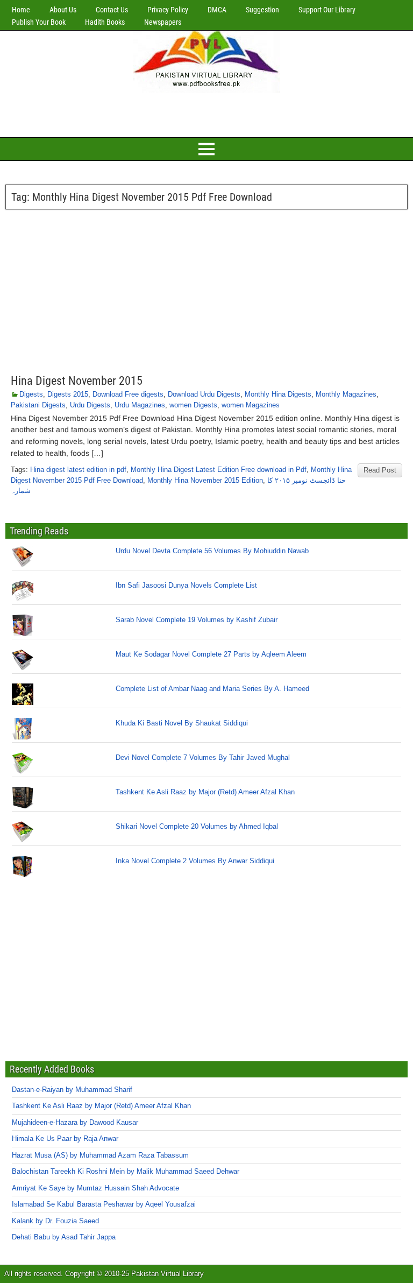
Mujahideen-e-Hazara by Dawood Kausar (75, 1122)
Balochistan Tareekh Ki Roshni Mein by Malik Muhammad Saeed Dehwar (125, 1171)
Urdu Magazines (140, 405)
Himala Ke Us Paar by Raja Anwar (65, 1138)
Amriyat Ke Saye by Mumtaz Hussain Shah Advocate (95, 1188)
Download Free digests (127, 394)
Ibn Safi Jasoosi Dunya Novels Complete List (186, 585)
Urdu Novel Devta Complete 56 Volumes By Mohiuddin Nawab (212, 551)
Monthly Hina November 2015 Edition (205, 480)
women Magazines (251, 405)
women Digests (193, 405)
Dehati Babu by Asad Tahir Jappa (64, 1237)
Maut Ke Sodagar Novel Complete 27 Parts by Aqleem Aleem (211, 654)
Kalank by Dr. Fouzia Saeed (55, 1221)
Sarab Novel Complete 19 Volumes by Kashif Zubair (196, 620)
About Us (62, 9)
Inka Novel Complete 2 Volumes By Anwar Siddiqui (195, 861)
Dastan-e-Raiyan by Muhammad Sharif (72, 1089)
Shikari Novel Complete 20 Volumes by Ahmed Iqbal (197, 826)
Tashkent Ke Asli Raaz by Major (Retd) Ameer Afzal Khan (205, 792)
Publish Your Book (39, 22)
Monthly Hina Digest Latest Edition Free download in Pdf (219, 470)
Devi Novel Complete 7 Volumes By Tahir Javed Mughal (203, 757)
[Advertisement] (206, 113)
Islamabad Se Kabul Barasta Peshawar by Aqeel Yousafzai (104, 1204)
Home (21, 9)
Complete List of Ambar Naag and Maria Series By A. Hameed (212, 689)
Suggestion (262, 9)
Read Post (380, 470)
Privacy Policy (167, 9)
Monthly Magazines (346, 394)
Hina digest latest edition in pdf (78, 470)
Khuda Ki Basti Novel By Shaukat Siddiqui (182, 723)
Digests (31, 394)
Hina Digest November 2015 (77, 380)
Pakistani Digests (38, 405)
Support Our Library (326, 9)
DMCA (217, 9)
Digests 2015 (67, 394)
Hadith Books (105, 22)
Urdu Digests (90, 405)
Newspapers (162, 22)
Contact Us (112, 9)
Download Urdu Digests (204, 394)
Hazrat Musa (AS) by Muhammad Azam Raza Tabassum (100, 1155)
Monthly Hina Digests (278, 394)
